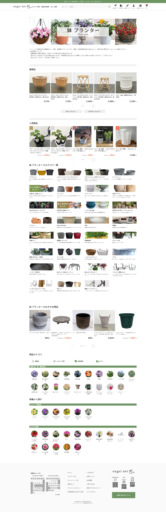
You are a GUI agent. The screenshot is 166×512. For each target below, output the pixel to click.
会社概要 (89, 480)
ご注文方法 (90, 472)
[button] (93, 106)
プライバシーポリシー (74, 488)
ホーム (70, 472)
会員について (91, 476)
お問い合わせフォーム (124, 495)
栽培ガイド (71, 484)
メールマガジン (91, 492)
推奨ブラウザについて (93, 488)
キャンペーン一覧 (73, 480)
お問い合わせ (91, 484)
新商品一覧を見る (70, 111)
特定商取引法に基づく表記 (75, 492)
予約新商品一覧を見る (94, 111)
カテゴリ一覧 (72, 476)
